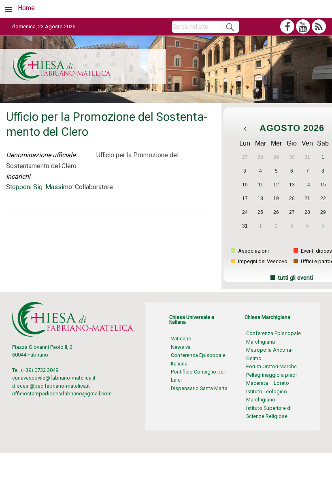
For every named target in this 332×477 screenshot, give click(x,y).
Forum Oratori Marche (271, 366)
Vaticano (181, 339)
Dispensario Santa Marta (199, 388)
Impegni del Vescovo (262, 261)
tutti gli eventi (295, 277)
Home (26, 8)
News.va (181, 347)
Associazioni (253, 251)
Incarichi (18, 176)
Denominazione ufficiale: (41, 155)
